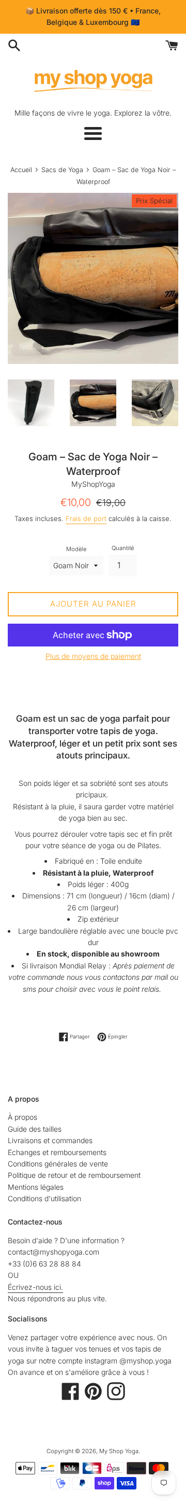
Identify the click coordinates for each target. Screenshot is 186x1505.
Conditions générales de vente (58, 1163)
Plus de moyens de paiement (93, 656)
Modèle (76, 549)
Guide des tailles (34, 1128)
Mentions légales (36, 1187)
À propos (22, 1117)
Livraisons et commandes (50, 1140)
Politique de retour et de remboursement (74, 1175)
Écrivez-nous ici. (35, 1287)
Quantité (123, 548)
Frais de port (86, 518)
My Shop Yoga (118, 1451)
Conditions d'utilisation (44, 1198)
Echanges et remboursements (57, 1152)
